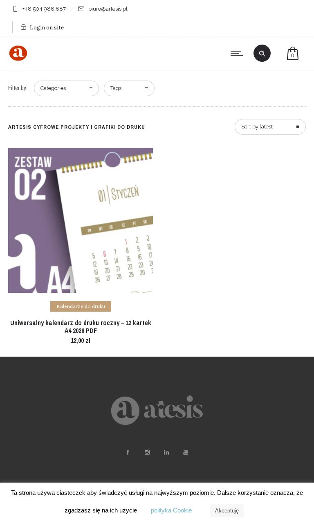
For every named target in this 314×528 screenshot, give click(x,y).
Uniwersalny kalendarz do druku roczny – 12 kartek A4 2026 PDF (80, 326)
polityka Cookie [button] (171, 510)
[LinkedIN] (166, 452)
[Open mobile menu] (239, 53)
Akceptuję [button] (227, 511)
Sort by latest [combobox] (257, 127)
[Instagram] (147, 452)
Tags (115, 88)
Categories (53, 88)
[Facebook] (128, 452)
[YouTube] (185, 452)
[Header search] (262, 53)
